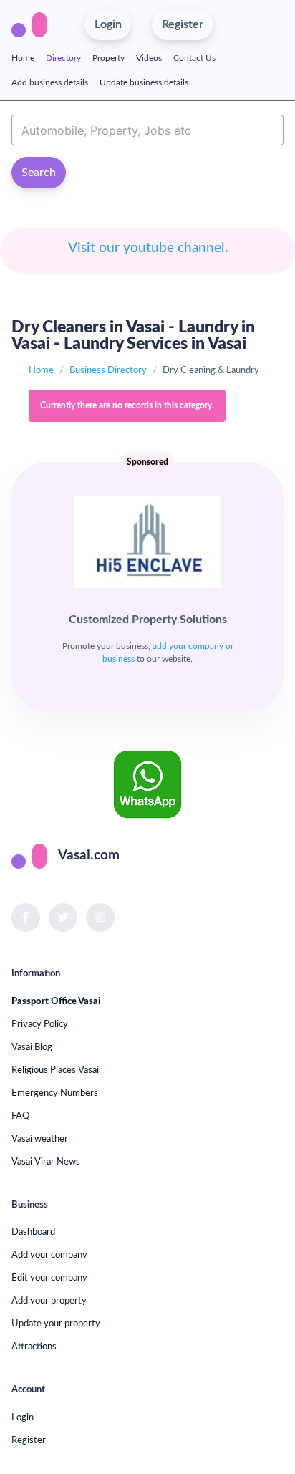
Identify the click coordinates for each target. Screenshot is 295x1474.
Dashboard (33, 1232)
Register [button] (182, 24)
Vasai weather (39, 1139)
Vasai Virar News (45, 1162)
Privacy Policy (39, 1024)
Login (22, 1417)
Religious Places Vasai (55, 1070)
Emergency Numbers (54, 1093)
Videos (149, 58)
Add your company (49, 1255)
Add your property (49, 1301)
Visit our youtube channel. (148, 248)
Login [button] (108, 24)
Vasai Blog (31, 1047)
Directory (63, 58)
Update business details (144, 82)
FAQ (20, 1116)
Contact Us (194, 58)
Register (28, 1440)
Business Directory (108, 370)
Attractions (34, 1346)
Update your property (55, 1324)
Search (38, 172)
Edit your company (49, 1278)
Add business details (49, 82)
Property (108, 58)
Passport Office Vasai (55, 1001)
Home (22, 58)
